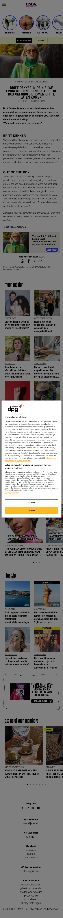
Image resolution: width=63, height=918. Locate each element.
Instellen (31, 502)
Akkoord (31, 510)
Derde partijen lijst (12, 493)
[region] (31, 459)
